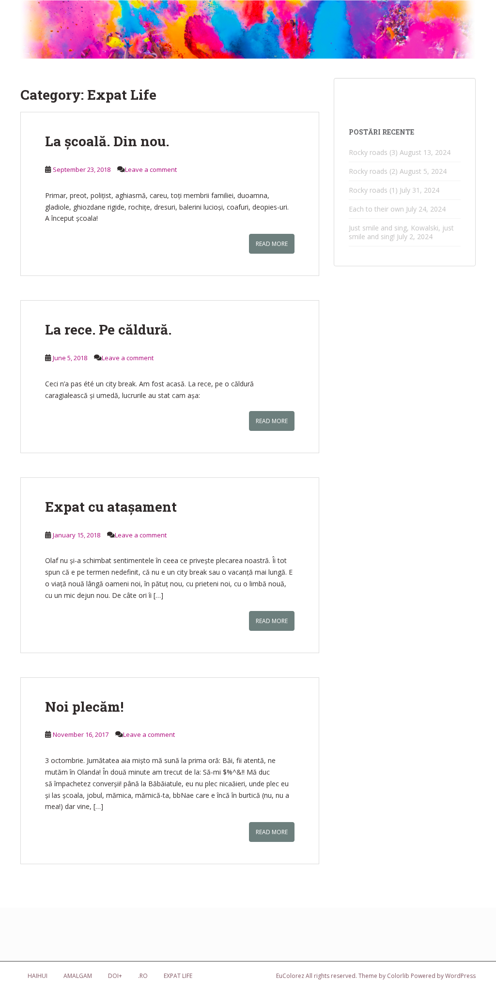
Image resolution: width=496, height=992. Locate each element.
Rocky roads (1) (373, 190)
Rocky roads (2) (373, 171)
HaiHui (37, 976)
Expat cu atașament (111, 507)
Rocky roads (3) (373, 152)
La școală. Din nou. (107, 141)
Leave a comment (151, 169)
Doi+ (115, 976)
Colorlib (398, 976)
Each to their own (376, 209)
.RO (143, 976)
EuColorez (290, 976)
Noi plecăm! (84, 707)
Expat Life (178, 976)
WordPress (460, 976)
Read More (272, 244)
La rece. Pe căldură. (108, 329)
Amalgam (77, 976)
